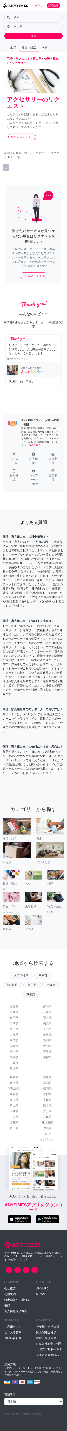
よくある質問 (12, 1332)
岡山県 (14, 1105)
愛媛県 (47, 1077)
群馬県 (14, 1057)
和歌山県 (14, 1088)
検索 (33, 35)
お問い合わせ (12, 1338)
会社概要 (10, 1288)
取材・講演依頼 (46, 1338)
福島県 (14, 1040)
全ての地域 (21, 975)
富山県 (47, 1006)
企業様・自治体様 (47, 1326)
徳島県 (14, 1122)
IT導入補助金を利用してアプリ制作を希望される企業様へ (49, 1349)
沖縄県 (47, 1128)
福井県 (47, 1017)
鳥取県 (14, 1094)
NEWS (40, 1294)
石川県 (47, 1011)
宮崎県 (47, 1116)
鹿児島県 (47, 1122)
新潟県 (14, 1068)
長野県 (47, 1028)
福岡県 (47, 1088)
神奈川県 (12, 984)
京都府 (30, 994)
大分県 (47, 1111)
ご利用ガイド (12, 1326)
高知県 (47, 1082)
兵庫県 (14, 1077)
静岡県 (47, 1040)
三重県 (47, 1051)
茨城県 (14, 1045)
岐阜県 (47, 1034)
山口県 (14, 1116)
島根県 (14, 1099)
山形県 (14, 1034)
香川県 (14, 1128)
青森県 (14, 1011)
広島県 (14, 1111)
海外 (47, 1133)
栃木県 (14, 1051)
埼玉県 (32, 984)
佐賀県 (47, 1094)
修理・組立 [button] (29, 47)
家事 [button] (44, 47)
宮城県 (14, 1023)
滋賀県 (47, 1057)
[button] (14, 458)
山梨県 (47, 1023)
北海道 (14, 1006)
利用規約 (10, 1294)
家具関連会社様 (46, 1332)
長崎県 (47, 1099)
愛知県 (47, 1045)
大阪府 (51, 984)
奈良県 (14, 1082)
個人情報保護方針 (15, 1311)
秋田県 (14, 1028)
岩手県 (14, 1017)
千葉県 (14, 1062)
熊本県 (47, 1105)
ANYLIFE (42, 1288)
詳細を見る (35, 445)
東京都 (43, 975)
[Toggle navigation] (62, 5)
